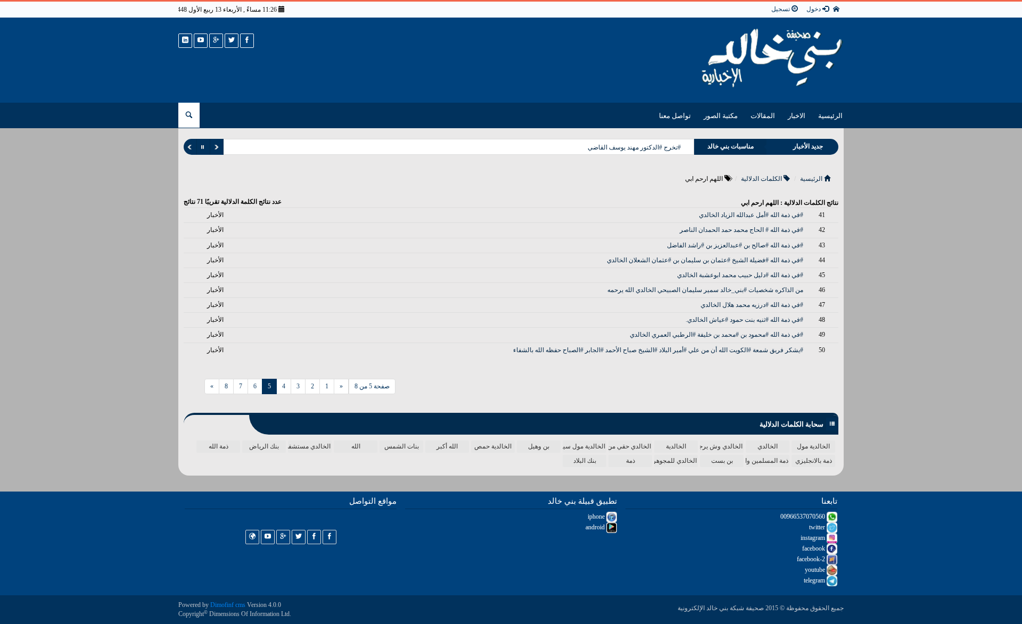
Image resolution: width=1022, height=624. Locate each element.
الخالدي (767, 446)
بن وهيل (538, 446)
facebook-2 (812, 559)
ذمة (630, 460)
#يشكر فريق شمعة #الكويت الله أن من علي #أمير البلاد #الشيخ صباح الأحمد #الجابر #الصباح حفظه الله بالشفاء (658, 350)
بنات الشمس (401, 446)
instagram (814, 538)
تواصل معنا (675, 116)
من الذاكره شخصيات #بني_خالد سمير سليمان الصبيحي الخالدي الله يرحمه (705, 290)
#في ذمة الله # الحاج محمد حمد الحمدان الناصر (741, 230)
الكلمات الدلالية (762, 178)
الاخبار (796, 116)
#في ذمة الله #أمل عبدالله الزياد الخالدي (751, 215)
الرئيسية (830, 116)
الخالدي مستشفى (309, 446)
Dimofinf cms (227, 605)
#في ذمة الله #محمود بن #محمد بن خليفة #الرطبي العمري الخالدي (716, 334)
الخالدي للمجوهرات (675, 460)
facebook (814, 548)
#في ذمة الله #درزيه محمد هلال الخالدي (751, 305)
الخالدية (676, 446)
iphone (597, 516)
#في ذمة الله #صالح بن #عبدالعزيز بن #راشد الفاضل (735, 245)
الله (355, 446)
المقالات (763, 116)
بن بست (722, 460)
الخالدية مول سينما (584, 446)
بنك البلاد (584, 460)
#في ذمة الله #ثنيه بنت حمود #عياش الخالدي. (744, 319)
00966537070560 (803, 516)
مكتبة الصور (721, 116)
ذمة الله (218, 446)
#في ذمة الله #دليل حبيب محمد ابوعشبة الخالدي (740, 275)
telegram (815, 580)
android (596, 527)
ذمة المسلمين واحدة (767, 460)
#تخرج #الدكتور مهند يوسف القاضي (634, 147)
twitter (818, 527)
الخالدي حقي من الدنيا (629, 446)
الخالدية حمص (493, 446)
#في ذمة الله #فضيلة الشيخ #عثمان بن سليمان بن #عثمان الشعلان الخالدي (705, 260)
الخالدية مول (813, 446)
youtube (816, 569)
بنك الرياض (264, 446)
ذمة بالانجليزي (813, 460)
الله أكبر (447, 446)
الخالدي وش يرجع (721, 446)
